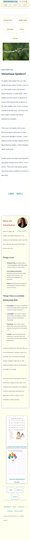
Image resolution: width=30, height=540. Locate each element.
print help (9, 511)
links (14, 506)
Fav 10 (15, 5)
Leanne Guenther (21, 231)
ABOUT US (19, 490)
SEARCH (15, 496)
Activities (10, 29)
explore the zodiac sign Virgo (17, 446)
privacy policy (18, 511)
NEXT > (20, 194)
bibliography (7, 506)
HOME (5, 5)
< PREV (11, 194)
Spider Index (23, 20)
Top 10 (24, 5)
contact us (21, 506)
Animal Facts (7, 20)
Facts (22, 29)
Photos (15, 38)
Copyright (5, 516)
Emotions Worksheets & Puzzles (17, 480)
